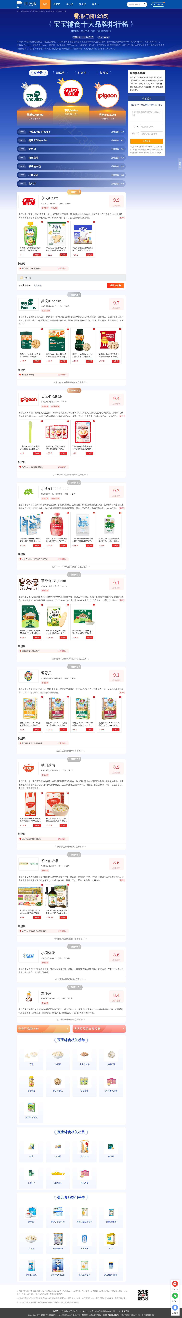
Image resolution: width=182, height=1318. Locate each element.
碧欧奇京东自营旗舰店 (30, 651)
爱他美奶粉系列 (58, 1275)
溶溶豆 (42, 11)
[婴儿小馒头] (58, 1081)
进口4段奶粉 (31, 1275)
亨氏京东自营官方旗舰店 (31, 268)
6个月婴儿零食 (111, 1091)
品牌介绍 (115, 285)
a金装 (111, 1248)
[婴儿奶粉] (84, 1146)
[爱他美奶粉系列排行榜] (58, 1265)
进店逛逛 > (62, 268)
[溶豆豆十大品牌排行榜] (31, 1239)
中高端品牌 (46, 311)
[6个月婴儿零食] (111, 1081)
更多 (94, 4)
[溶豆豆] (58, 1054)
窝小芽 (46, 993)
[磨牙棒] (111, 1146)
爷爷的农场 (49, 861)
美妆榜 (69, 4)
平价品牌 (54, 208)
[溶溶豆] (58, 1146)
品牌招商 (125, 1311)
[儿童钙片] (31, 1173)
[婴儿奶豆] (31, 1081)
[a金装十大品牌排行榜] (111, 1239)
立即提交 (147, 141)
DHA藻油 (58, 1183)
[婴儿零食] (84, 1173)
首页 (45, 4)
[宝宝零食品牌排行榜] (84, 1239)
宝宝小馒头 (85, 1064)
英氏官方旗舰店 (28, 375)
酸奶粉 (31, 1222)
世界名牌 (45, 208)
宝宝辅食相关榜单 (71, 1040)
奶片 (31, 1156)
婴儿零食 (85, 1183)
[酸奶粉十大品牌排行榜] (31, 1212)
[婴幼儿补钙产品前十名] (58, 1212)
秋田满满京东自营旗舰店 (31, 839)
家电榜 (82, 4)
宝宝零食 (85, 1248)
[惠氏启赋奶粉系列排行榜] (84, 1212)
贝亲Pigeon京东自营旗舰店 (32, 467)
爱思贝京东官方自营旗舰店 (32, 743)
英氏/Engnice (35, 114)
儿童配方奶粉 (111, 1222)
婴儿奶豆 (31, 1091)
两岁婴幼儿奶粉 (111, 1275)
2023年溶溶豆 (31, 1117)
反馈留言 (65, 1311)
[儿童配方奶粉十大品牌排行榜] (111, 1212)
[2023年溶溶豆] (31, 1108)
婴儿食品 (34, 11)
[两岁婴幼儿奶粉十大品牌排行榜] (111, 1265)
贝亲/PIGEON (107, 114)
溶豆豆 (58, 1064)
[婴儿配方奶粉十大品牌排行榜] (84, 1265)
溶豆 (31, 1064)
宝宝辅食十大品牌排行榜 (56, 11)
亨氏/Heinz (71, 110)
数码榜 (56, 4)
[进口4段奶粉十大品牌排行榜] (31, 1265)
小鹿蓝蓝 (48, 953)
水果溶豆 (111, 1064)
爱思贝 (46, 673)
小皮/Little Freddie (55, 489)
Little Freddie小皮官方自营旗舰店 (35, 559)
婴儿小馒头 (58, 1091)
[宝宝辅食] (84, 1081)
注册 (161, 5)
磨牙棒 (111, 1156)
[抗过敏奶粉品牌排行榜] (58, 1239)
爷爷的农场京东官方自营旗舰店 (34, 931)
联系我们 (56, 1311)
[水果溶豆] (111, 1054)
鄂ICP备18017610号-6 (111, 1315)
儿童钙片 (31, 1183)
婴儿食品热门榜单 (71, 1197)
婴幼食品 (25, 11)
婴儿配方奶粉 (85, 1275)
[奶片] (31, 1146)
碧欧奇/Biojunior (53, 581)
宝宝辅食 (37, 285)
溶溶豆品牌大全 (43, 1028)
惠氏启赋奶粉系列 (84, 1222)
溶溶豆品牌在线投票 (99, 1028)
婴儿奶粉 (85, 1156)
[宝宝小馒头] (84, 1054)
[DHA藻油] (58, 1173)
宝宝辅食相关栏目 (71, 1132)
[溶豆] (31, 1054)
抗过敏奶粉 (58, 1248)
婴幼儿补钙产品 (58, 1222)
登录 (157, 5)
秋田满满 (48, 765)
